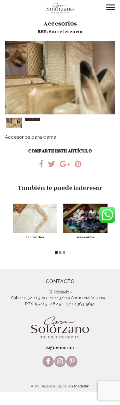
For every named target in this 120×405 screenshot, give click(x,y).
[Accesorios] (35, 218)
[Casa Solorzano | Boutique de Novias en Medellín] (60, 8)
